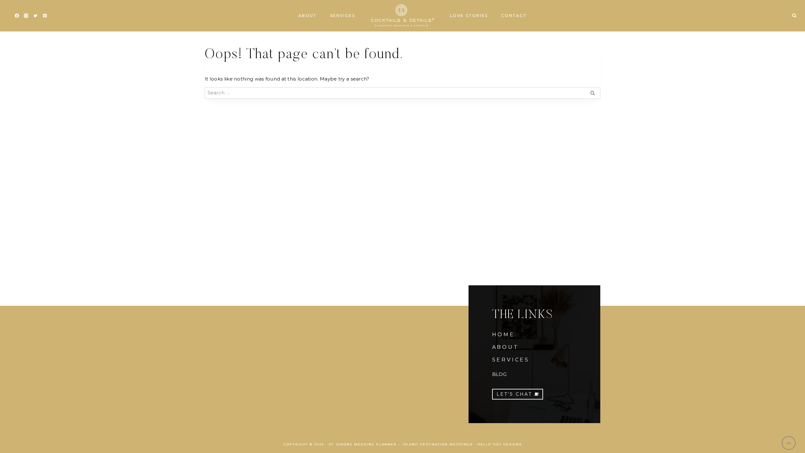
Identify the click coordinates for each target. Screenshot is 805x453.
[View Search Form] (794, 15)
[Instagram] (26, 16)
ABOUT (505, 347)
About (307, 15)
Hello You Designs (499, 444)
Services (342, 15)
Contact (514, 15)
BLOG (499, 374)
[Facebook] (17, 16)
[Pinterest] (45, 16)
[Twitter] (35, 16)
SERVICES (511, 360)
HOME (503, 335)
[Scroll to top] (789, 443)
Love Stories (469, 15)
